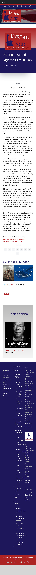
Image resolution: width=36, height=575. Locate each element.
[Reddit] (13, 249)
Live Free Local (18, 490)
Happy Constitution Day (14, 350)
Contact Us (28, 489)
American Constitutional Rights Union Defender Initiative (18, 538)
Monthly (21, 285)
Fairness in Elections (18, 526)
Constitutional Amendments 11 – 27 (18, 481)
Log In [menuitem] (3, 2)
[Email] (17, 253)
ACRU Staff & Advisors (18, 405)
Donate (6, 293)
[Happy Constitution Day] (18, 322)
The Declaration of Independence (18, 441)
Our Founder (18, 414)
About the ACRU (18, 376)
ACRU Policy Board (18, 394)
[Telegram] (25, 249)
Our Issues (17, 502)
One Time (9, 285)
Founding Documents (18, 431)
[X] (9, 249)
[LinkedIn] (18, 249)
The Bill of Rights (18, 469)
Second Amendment (18, 517)
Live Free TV (18, 496)
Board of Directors (18, 384)
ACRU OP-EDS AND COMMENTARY (18, 423)
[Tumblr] (30, 249)
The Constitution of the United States (18, 455)
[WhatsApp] (21, 249)
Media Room (28, 426)
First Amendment (18, 510)
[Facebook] (5, 249)
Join (16, 370)
